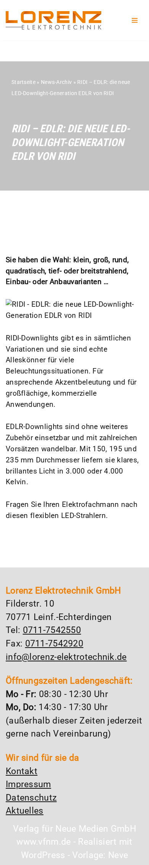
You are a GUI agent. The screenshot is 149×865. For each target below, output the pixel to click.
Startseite (23, 82)
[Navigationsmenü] (134, 20)
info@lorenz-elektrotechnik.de (66, 657)
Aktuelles (25, 811)
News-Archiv (56, 82)
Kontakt (21, 771)
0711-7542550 (52, 630)
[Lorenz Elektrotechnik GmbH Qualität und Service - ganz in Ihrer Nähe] (53, 20)
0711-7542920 (54, 643)
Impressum (28, 784)
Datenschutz (31, 798)
